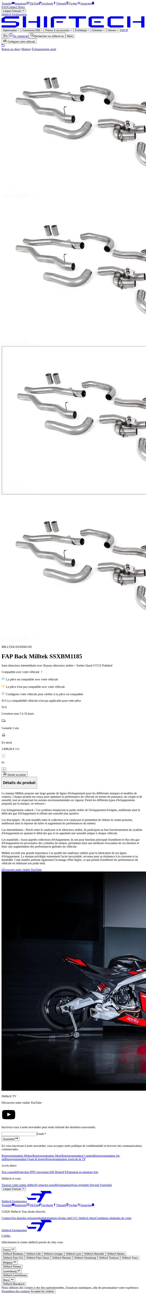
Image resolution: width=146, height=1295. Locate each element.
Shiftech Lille (33, 1253)
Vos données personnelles (26, 1218)
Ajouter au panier (16, 774)
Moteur (25, 49)
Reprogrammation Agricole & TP (65, 1159)
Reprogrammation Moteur (17, 1155)
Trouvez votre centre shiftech (19, 1185)
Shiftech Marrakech (14, 1284)
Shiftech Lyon (73, 1253)
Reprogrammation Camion (78, 1155)
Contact (13, 7)
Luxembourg (10, 1271)
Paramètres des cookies (15, 1291)
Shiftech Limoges (53, 1253)
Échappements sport (44, 49)
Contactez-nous (45, 1185)
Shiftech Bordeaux (13, 1253)
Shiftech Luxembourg (14, 1275)
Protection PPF (26, 1172)
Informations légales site (56, 1218)
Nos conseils (9, 1172)
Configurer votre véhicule (21, 41)
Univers (112, 30)
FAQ (5, 7)
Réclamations (63, 1185)
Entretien (97, 30)
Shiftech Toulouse (109, 1257)
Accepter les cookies (42, 1291)
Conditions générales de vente (113, 1218)
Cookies (6, 1218)
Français (12, 11)
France (7, 1249)
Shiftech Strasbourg (85, 1257)
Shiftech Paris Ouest (37, 1257)
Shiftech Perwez (12, 1266)
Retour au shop (11, 49)
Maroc (7, 1280)
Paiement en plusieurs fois (82, 1172)
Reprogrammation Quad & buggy (25, 1159)
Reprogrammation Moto (47, 1155)
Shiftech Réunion (61, 1257)
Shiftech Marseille (94, 1253)
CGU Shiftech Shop (83, 1218)
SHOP (124, 30)
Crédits (6, 1235)
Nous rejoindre (80, 1185)
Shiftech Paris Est (13, 1257)
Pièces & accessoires (57, 30)
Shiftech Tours (130, 1257)
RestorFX (61, 1172)
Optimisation (10, 30)
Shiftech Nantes (116, 1253)
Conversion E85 (31, 30)
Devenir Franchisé (101, 1185)
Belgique (8, 1262)
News (21, 7)
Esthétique (81, 30)
